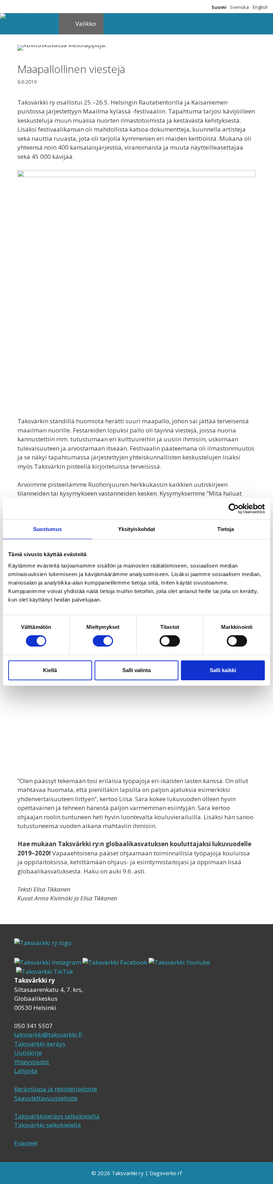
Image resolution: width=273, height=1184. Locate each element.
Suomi (219, 7)
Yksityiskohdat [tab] (136, 529)
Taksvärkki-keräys (39, 1044)
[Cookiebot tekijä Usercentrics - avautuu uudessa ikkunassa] (234, 508)
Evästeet (26, 1143)
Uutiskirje (28, 1053)
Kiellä (50, 670)
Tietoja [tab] (225, 529)
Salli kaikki (223, 670)
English (260, 7)
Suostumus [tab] (47, 529)
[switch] (103, 641)
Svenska (239, 7)
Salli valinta (136, 670)
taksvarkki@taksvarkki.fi (48, 1035)
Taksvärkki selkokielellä (47, 1125)
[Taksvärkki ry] (19, 17)
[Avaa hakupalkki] (48, 23)
